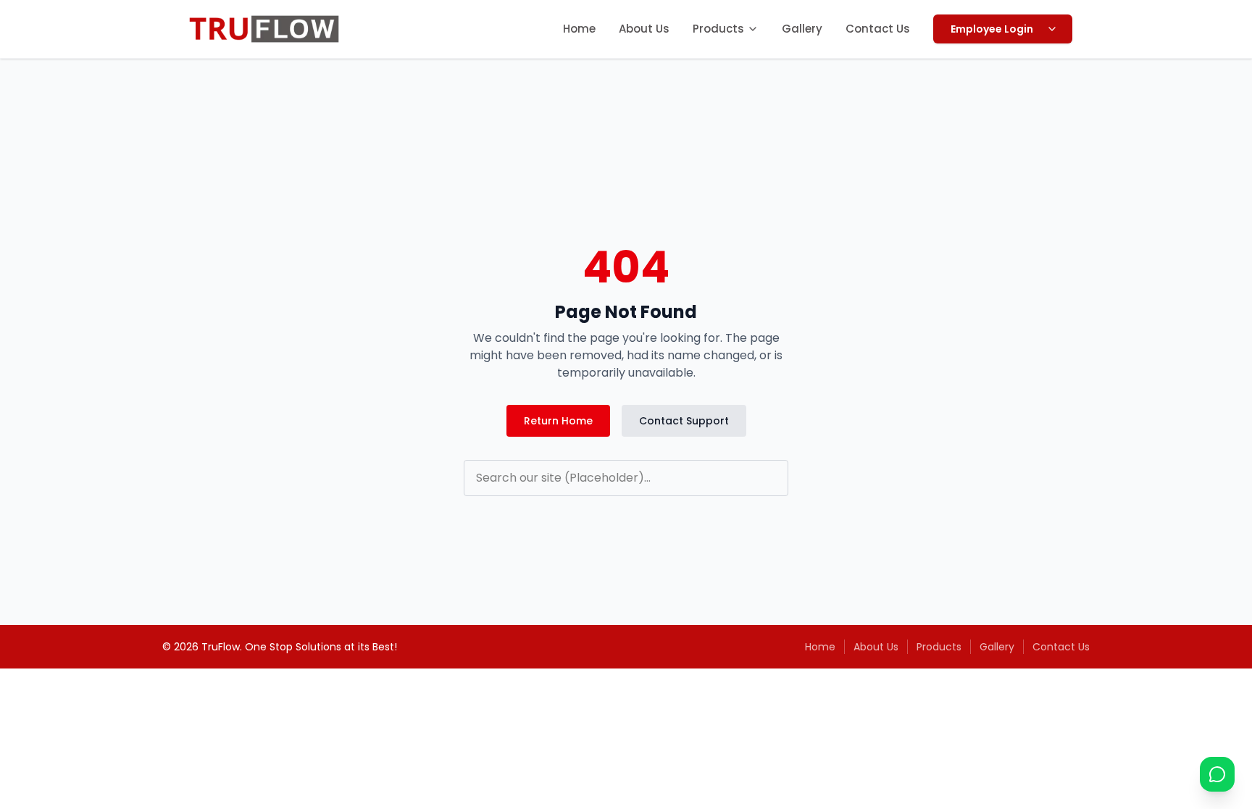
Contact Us (878, 28)
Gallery (802, 28)
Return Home (558, 421)
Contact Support (684, 421)
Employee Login (992, 29)
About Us (644, 28)
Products (718, 28)
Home (579, 28)
